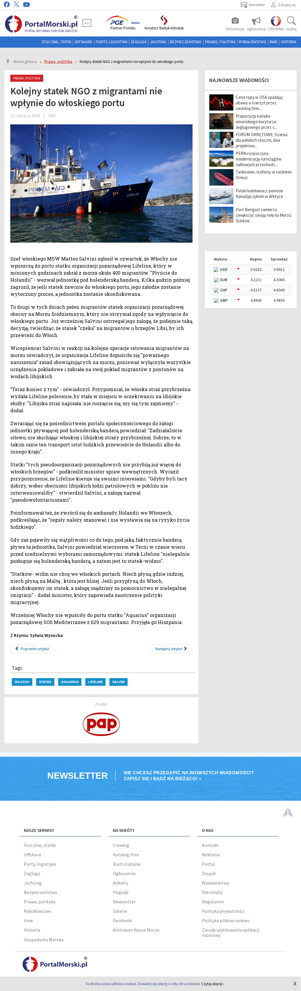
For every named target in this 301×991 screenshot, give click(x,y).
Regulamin (213, 902)
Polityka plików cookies (226, 920)
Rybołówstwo (252, 41)
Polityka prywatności (223, 911)
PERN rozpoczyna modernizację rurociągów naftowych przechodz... (259, 159)
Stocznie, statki (56, 41)
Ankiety (120, 883)
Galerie (120, 911)
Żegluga (138, 41)
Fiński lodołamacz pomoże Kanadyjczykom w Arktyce (259, 193)
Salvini (118, 682)
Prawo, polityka (220, 41)
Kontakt (210, 845)
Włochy (22, 682)
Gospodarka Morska (43, 939)
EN (86, 23)
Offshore (83, 41)
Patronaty (212, 892)
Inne (273, 41)
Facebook (122, 920)
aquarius (69, 682)
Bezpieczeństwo (185, 41)
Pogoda (120, 892)
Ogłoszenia (124, 873)
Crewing (121, 845)
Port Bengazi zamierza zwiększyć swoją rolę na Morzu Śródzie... (263, 215)
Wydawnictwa (215, 883)
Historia (288, 41)
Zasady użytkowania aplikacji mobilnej (231, 932)
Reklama (211, 854)
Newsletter (124, 902)
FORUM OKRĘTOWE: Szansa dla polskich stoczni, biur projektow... (261, 140)
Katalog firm (126, 854)
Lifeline (95, 682)
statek (45, 682)
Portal (208, 864)
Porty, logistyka (111, 41)
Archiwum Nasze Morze (136, 930)
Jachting (158, 41)
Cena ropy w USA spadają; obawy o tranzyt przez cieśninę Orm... (259, 102)
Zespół (208, 873)
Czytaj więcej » (213, 983)
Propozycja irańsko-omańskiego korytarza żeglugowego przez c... (256, 121)
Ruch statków (127, 864)
